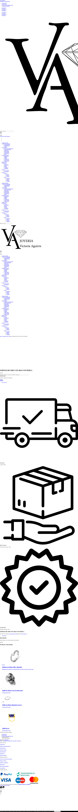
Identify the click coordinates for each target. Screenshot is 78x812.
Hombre (5, 173)
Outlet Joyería (2, 744)
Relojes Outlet (6, 170)
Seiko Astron (6, 150)
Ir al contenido (2, 0)
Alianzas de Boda (5, 142)
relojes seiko (6, 739)
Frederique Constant (5, 155)
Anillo (22, 633)
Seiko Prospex (6, 153)
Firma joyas (4, 203)
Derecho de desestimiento (4, 766)
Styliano (5, 165)
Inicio (1, 336)
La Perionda (6, 167)
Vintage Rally (6, 159)
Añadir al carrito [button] (30, 669)
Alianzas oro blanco (3, 749)
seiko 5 (1, 740)
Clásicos (5, 146)
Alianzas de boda (3, 751)
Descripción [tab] (4, 635)
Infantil (5, 166)
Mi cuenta (3, 10)
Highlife (5, 157)
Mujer (5, 177)
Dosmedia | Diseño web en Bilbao (24, 784)
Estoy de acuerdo (57, 811)
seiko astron (15, 740)
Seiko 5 (5, 154)
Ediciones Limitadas (7, 149)
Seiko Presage (6, 151)
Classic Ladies (6, 160)
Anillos (7, 174)
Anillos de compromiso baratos (5, 746)
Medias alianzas (7, 145)
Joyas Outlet (6, 171)
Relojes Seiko (4, 147)
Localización (4, 9)
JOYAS (3, 172)
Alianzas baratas (2, 748)
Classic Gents (6, 161)
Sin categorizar (11, 633)
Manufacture (6, 156)
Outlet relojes (2, 753)
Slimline (5, 158)
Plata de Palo (6, 164)
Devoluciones (2, 764)
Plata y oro (25, 633)
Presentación (4, 7)
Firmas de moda (5, 336)
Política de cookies (3, 760)
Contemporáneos (7, 144)
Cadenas (7, 176)
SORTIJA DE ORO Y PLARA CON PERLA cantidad (9, 374)
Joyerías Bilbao (2, 768)
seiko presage (5, 740)
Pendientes (8, 178)
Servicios (3, 8)
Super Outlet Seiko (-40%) (8, 148)
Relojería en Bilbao (3, 755)
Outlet (3, 169)
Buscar (1, 131)
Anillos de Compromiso (6, 143)
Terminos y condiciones (4, 762)
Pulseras (7, 175)
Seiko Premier (6, 152)
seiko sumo (19, 740)
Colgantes (8, 181)
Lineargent (6, 168)
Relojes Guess (4, 202)
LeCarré (5, 163)
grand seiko (10, 740)
